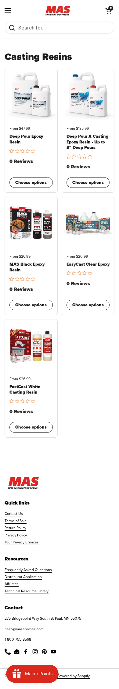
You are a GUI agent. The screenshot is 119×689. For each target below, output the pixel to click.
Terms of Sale (16, 521)
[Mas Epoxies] (58, 11)
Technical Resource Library (27, 591)
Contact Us (14, 514)
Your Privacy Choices (22, 542)
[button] (108, 11)
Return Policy (15, 528)
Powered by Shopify (73, 676)
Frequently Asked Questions (28, 570)
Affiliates (12, 584)
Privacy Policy (16, 535)
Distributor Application (23, 577)
